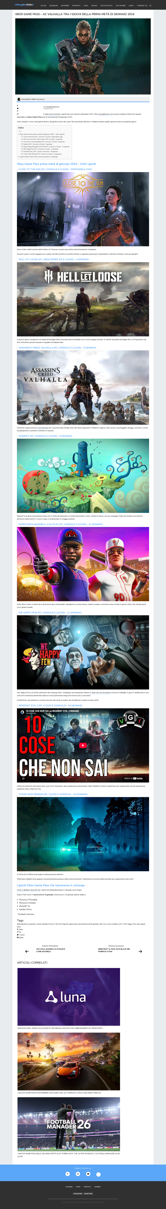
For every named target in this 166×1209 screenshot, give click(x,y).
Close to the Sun (55, 924)
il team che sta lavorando (100, 692)
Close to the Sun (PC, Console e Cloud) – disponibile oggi (42, 137)
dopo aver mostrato (53, 114)
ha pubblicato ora (105, 114)
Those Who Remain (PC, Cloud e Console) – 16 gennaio (42, 154)
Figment (65, 924)
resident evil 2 (117, 924)
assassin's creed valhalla (38, 924)
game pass (73, 924)
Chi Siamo (69, 1187)
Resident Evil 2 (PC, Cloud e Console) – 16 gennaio (40, 152)
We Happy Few (130, 924)
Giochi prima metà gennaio (88, 924)
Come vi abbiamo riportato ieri (28, 890)
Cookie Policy (88, 1193)
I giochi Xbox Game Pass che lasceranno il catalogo (39, 157)
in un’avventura (42, 428)
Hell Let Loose (105, 924)
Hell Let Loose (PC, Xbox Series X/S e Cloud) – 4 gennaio (43, 139)
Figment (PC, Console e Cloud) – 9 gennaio (37, 144)
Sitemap (97, 1187)
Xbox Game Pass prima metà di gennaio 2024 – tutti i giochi (42, 134)
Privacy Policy (78, 1193)
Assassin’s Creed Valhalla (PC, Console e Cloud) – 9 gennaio (44, 142)
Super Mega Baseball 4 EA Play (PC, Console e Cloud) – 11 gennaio (46, 147)
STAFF (78, 1187)
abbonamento (22, 924)
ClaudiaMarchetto (52, 107)
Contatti (87, 1187)
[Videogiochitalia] (24, 5)
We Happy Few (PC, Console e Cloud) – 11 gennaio (40, 149)
